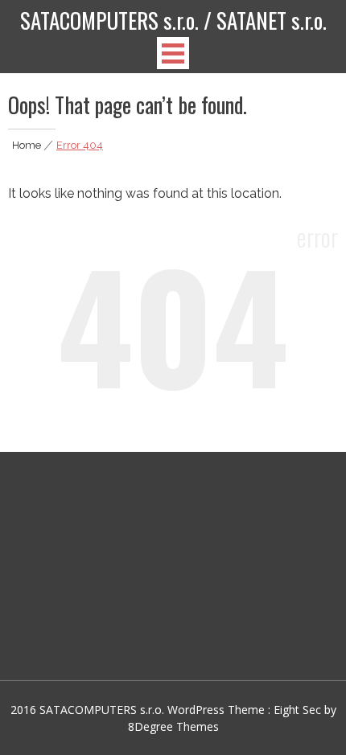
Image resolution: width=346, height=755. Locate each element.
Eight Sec (299, 709)
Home (26, 145)
